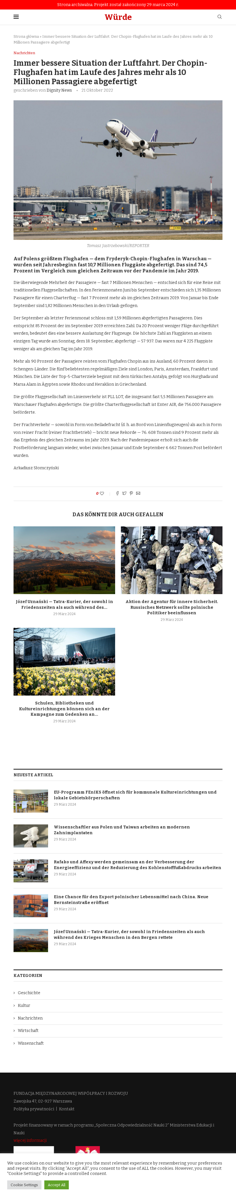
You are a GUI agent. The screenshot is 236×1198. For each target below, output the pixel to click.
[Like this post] (106, 493)
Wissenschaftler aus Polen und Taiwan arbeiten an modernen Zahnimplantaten (122, 830)
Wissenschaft (31, 1043)
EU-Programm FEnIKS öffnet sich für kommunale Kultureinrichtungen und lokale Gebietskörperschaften (135, 795)
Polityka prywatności (34, 1109)
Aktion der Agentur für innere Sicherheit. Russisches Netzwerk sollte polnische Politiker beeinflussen (171, 607)
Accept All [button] (56, 1185)
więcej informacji (30, 1140)
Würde (118, 17)
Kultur (24, 1005)
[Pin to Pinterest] (131, 493)
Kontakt (67, 1109)
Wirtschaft (28, 1030)
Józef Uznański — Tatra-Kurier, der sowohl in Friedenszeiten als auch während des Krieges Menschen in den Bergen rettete (129, 934)
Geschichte (29, 992)
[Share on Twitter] (124, 493)
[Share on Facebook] (117, 493)
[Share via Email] (138, 493)
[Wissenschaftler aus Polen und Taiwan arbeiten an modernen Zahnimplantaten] (31, 835)
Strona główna (26, 36)
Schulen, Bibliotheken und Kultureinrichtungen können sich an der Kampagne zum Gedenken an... (64, 709)
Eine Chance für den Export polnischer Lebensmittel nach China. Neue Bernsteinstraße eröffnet (131, 899)
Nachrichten (24, 53)
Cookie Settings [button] (24, 1185)
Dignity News (59, 90)
